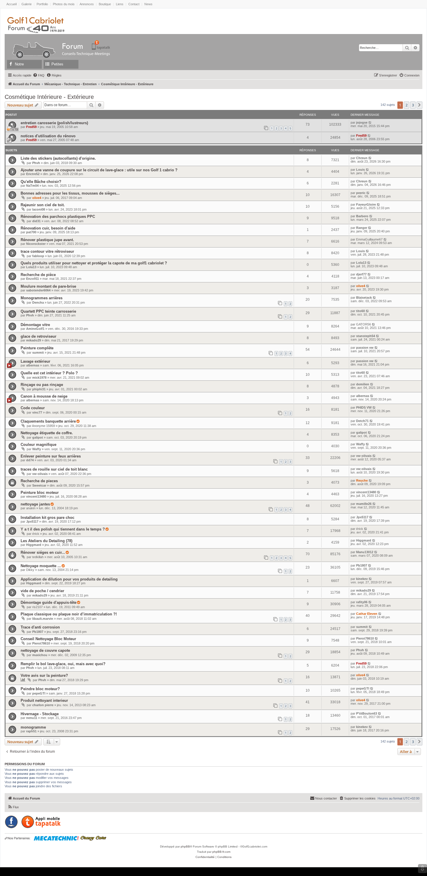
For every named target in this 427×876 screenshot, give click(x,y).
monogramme (33, 727)
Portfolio (42, 4)
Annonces (87, 4)
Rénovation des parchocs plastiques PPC (58, 216)
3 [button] (413, 105)
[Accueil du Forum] (31, 44)
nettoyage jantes (35, 504)
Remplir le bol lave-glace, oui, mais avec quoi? (63, 664)
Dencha (38, 302)
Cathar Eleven (366, 613)
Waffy (36, 449)
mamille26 (364, 503)
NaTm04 (32, 185)
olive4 (36, 198)
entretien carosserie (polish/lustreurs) (54, 123)
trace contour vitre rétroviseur (47, 251)
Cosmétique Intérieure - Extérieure (49, 97)
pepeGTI (38, 693)
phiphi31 (39, 389)
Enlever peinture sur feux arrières (51, 456)
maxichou (39, 655)
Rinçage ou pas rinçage (42, 384)
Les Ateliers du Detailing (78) (46, 541)
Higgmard (33, 544)
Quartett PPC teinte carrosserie (48, 311)
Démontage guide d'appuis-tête (48, 602)
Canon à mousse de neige (44, 396)
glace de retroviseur (38, 336)
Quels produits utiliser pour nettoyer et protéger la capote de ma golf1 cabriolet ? (94, 263)
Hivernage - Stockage (40, 714)
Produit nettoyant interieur (44, 700)
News (148, 4)
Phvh (36, 163)
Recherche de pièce (38, 275)
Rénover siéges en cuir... (43, 552)
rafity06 (361, 602)
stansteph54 (365, 336)
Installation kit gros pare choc (47, 517)
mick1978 (39, 377)
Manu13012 (364, 552)
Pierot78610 (41, 643)
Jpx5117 (32, 521)
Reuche (362, 480)
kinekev (362, 579)
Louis (360, 169)
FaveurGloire (366, 204)
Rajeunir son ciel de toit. (43, 205)
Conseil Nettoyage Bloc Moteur (48, 639)
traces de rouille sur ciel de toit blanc (54, 469)
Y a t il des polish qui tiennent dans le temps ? (63, 529)
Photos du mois (64, 4)
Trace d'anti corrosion (40, 627)
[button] (419, 105)
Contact (133, 4)
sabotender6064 (38, 290)
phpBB (185, 846)
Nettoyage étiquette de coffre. (47, 433)
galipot (37, 437)
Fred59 (31, 127)
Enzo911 (32, 278)
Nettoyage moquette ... (41, 566)
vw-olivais (364, 455)
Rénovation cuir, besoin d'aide (48, 228)
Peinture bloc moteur (40, 492)
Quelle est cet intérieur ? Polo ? (49, 373)
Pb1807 (361, 565)
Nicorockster (36, 243)
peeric (360, 193)
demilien (362, 384)
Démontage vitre (35, 325)
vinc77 (37, 412)
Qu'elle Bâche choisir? (41, 181)
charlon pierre (42, 705)
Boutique (105, 4)
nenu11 (31, 718)
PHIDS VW (364, 407)
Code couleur (33, 408)
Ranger (361, 227)
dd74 (30, 460)
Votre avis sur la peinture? (44, 675)
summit (38, 352)
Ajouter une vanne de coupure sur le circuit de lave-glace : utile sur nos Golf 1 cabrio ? (99, 170)
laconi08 (38, 209)
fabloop (38, 256)
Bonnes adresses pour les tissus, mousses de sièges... (70, 193)
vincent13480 (36, 496)
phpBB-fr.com (221, 851)
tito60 (360, 311)
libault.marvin (42, 618)
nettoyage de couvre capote (45, 650)
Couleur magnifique (38, 444)
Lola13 (31, 267)
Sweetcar (39, 485)
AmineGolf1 (35, 328)
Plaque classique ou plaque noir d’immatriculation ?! (69, 614)
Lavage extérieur (35, 361)
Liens (119, 4)
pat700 (31, 232)
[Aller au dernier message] (370, 122)
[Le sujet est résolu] (78, 421)
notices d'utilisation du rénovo (48, 136)
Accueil (11, 4)
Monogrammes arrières (41, 298)
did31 (36, 221)
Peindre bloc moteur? (40, 689)
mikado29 (33, 340)
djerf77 (361, 274)
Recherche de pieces (39, 481)
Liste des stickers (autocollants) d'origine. (58, 158)
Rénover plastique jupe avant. (47, 240)
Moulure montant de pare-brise (48, 286)
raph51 (31, 731)
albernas (32, 365)
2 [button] (407, 105)
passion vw (365, 347)
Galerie (26, 4)
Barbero (362, 216)
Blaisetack (364, 297)
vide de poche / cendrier (42, 591)
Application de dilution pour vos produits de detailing (69, 579)
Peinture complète (37, 348)
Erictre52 (33, 174)
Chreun (361, 158)
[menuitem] (38, 75)
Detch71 (362, 421)
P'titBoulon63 (366, 713)
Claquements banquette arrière (48, 421)
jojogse (361, 122)
